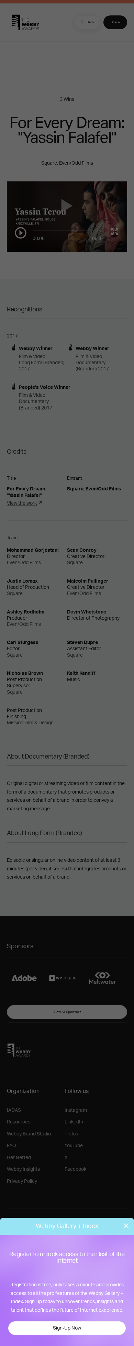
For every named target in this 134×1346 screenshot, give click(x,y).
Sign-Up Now (67, 1328)
